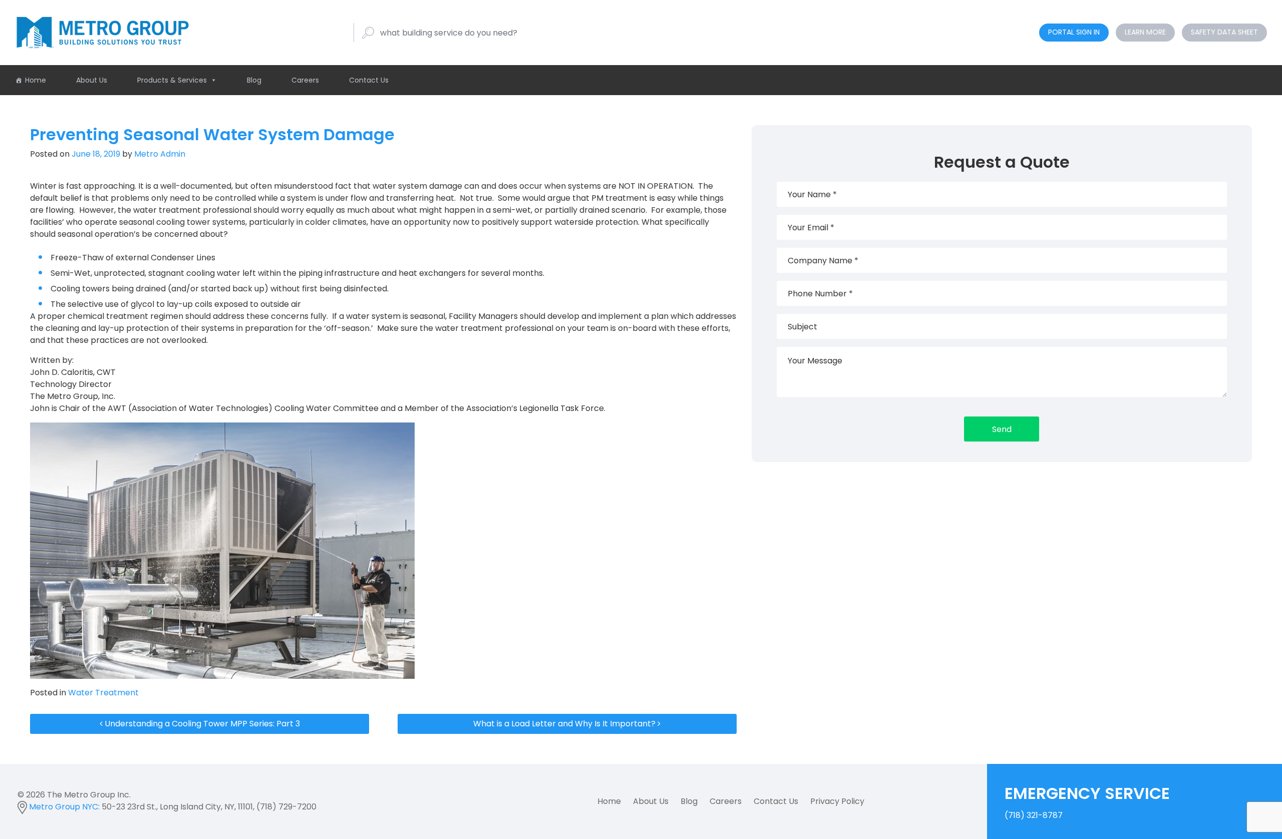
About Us (91, 80)
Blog (254, 80)
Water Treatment (103, 692)
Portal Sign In (1074, 32)
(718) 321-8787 (1087, 801)
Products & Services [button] (172, 80)
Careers (305, 80)
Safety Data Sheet (1224, 32)
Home (35, 80)
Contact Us (369, 80)
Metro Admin (158, 154)
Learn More (1145, 32)
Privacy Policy (837, 801)
